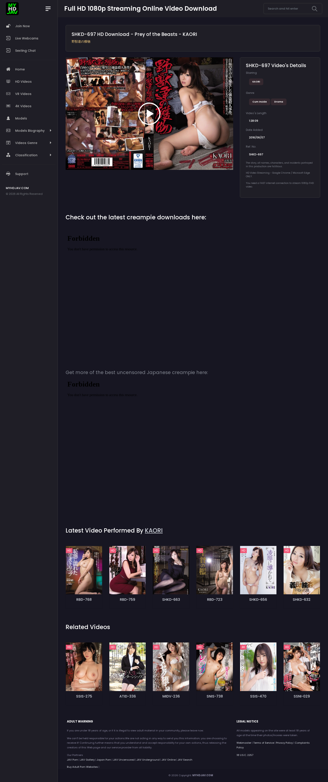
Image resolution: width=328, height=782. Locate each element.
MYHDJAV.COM (202, 775)
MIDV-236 (171, 696)
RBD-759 (127, 599)
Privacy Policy (284, 743)
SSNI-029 (302, 696)
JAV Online (169, 759)
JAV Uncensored (124, 759)
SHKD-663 (171, 599)
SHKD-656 (258, 599)
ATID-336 (127, 696)
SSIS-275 (84, 696)
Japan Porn (104, 759)
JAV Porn (72, 759)
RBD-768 (84, 599)
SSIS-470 (258, 696)
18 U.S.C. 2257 (245, 755)
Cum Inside (259, 101)
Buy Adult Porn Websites (82, 767)
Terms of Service (263, 743)
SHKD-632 (302, 599)
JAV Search (185, 759)
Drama (278, 101)
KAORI (256, 81)
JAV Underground (148, 759)
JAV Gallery (87, 759)
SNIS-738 (215, 696)
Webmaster (244, 743)
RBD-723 (214, 599)
